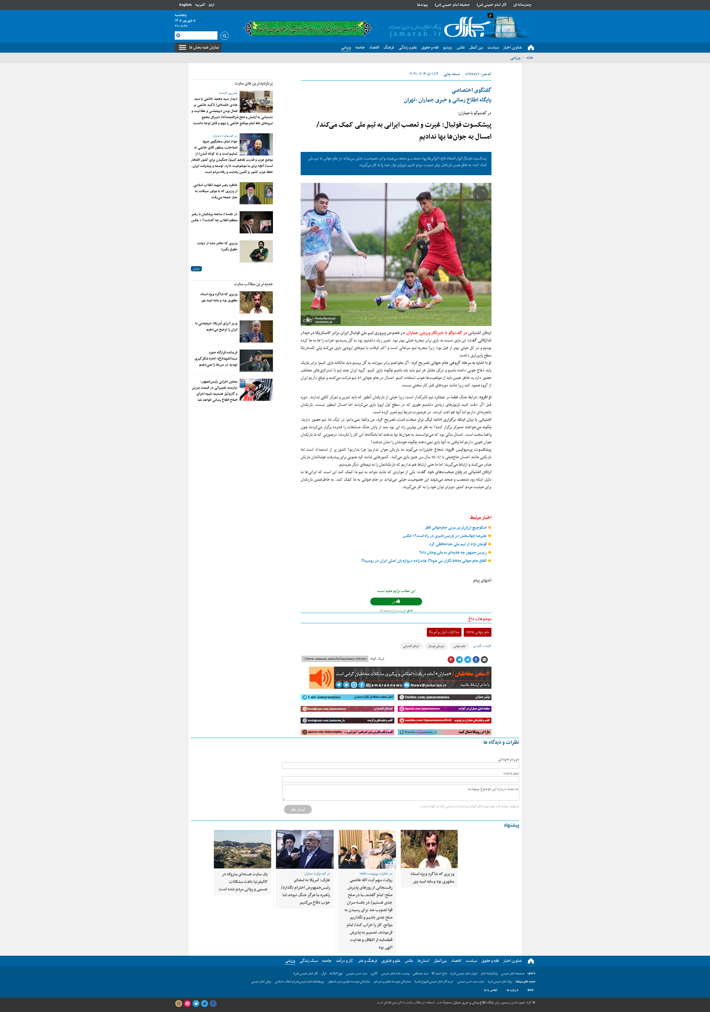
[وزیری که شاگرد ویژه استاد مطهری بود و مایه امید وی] (256, 302)
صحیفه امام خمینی (512, 973)
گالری (374, 973)
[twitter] (204, 1004)
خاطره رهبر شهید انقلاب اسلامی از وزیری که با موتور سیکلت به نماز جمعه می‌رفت (215, 191)
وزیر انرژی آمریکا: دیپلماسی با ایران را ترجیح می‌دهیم (216, 326)
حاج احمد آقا (439, 973)
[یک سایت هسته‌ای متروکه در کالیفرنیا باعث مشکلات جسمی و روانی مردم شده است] (242, 849)
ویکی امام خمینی (261, 981)
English (185, 5)
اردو (211, 5)
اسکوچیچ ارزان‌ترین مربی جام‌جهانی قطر (456, 527)
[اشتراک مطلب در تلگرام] (459, 660)
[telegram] (196, 1004)
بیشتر (196, 268)
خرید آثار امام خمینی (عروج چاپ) (434, 981)
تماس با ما (490, 990)
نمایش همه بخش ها (204, 47)
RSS (531, 990)
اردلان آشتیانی (411, 646)
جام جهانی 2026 (477, 632)
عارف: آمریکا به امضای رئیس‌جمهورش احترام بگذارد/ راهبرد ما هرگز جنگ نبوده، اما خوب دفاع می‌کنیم (305, 891)
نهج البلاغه (336, 973)
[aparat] (187, 1004)
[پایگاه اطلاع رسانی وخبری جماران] (439, 27)
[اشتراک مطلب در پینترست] (451, 660)
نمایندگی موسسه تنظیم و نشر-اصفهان (349, 981)
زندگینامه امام (489, 973)
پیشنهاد (511, 825)
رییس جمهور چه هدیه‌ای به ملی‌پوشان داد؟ (453, 552)
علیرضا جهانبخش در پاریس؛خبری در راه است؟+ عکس (445, 535)
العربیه (200, 5)
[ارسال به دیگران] (484, 660)
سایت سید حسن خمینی (470, 981)
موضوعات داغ (479, 619)
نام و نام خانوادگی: (508, 759)
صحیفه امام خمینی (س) (452, 5)
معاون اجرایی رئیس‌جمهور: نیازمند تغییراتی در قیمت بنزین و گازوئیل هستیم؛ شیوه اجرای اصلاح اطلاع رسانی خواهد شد (214, 391)
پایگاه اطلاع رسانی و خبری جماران (473, 1002)
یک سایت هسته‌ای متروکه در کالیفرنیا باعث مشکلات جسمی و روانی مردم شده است (243, 882)
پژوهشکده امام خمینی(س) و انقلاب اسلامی (299, 981)
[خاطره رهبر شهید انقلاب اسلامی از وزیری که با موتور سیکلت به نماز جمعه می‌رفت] (256, 193)
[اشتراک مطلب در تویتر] (467, 660)
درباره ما (512, 990)
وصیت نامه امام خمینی (395, 973)
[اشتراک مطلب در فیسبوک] (476, 660)
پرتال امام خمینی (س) (500, 981)
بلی (394, 602)
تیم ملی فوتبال (436, 646)
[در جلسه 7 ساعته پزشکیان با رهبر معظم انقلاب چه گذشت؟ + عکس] (256, 222)
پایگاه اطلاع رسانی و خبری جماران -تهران (447, 95)
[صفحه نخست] (530, 47)
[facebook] (213, 1004)
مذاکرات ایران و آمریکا (444, 632)
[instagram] (178, 1004)
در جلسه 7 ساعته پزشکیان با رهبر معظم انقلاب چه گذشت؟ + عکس (214, 217)
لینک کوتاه (377, 659)
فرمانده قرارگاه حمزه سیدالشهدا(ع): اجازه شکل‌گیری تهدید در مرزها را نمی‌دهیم (215, 359)
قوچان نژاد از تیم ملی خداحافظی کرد (458, 544)
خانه (529, 57)
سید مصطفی (420, 973)
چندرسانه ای (522, 5)
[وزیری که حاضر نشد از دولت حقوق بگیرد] (256, 251)
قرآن (323, 973)
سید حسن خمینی (356, 973)
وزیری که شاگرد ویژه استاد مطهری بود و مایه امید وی (218, 297)
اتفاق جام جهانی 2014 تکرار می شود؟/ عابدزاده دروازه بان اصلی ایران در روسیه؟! (424, 560)
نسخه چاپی (451, 74)
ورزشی (515, 57)
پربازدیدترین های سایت (254, 83)
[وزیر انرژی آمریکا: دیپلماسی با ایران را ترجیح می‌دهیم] (256, 331)
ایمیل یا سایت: (511, 773)
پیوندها (422, 5)
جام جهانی (459, 646)
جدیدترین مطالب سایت (253, 284)
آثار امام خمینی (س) (491, 5)
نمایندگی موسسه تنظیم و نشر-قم (392, 981)
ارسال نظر (297, 809)
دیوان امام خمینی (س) (464, 973)
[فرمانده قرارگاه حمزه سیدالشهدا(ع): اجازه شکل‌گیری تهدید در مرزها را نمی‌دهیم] (256, 361)
